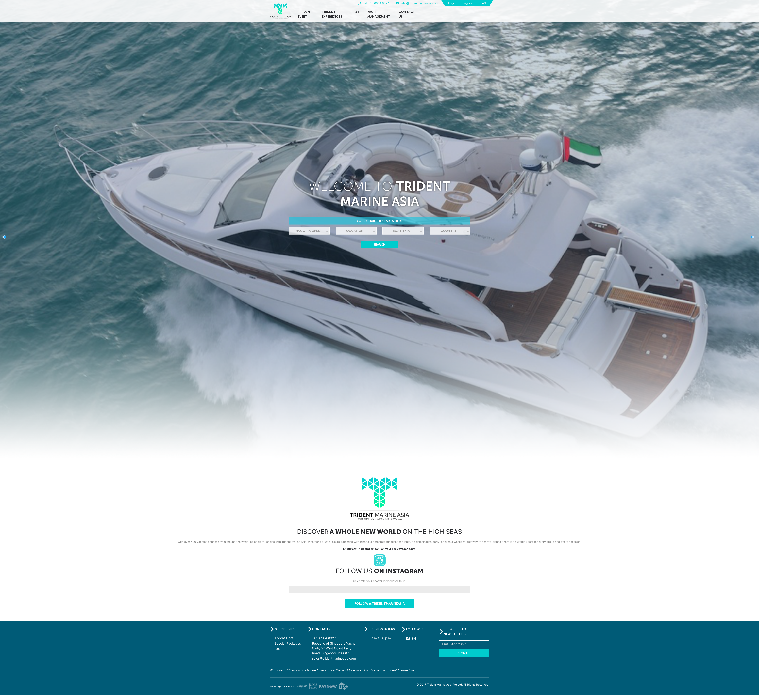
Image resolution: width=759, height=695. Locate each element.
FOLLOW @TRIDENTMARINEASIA (380, 603)
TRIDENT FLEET (305, 14)
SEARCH (379, 244)
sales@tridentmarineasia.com (334, 658)
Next (753, 238)
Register (468, 3)
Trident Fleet (284, 638)
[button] (309, 230)
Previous (5, 238)
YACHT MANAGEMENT (378, 14)
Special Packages (288, 643)
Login (451, 3)
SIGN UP (464, 653)
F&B (356, 12)
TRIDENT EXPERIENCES (332, 14)
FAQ (483, 3)
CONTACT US (407, 14)
